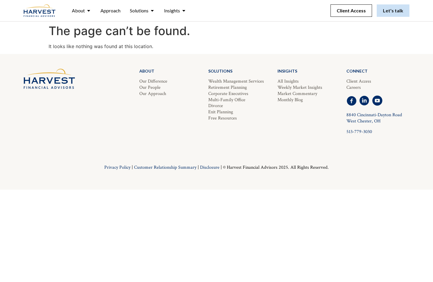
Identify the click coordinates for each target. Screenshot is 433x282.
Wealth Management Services (236, 81)
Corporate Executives (228, 94)
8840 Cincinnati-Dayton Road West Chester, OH (374, 118)
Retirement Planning (227, 87)
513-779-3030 (359, 132)
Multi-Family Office (226, 100)
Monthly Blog (290, 100)
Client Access (358, 81)
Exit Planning (220, 112)
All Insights (288, 81)
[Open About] (88, 10)
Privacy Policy (117, 167)
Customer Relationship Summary (165, 167)
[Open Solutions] (152, 10)
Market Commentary (297, 94)
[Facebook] (351, 101)
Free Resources (222, 118)
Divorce (215, 106)
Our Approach (152, 94)
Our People (150, 87)
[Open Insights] (183, 10)
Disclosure (209, 167)
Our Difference (153, 81)
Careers (353, 87)
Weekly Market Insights (299, 87)
